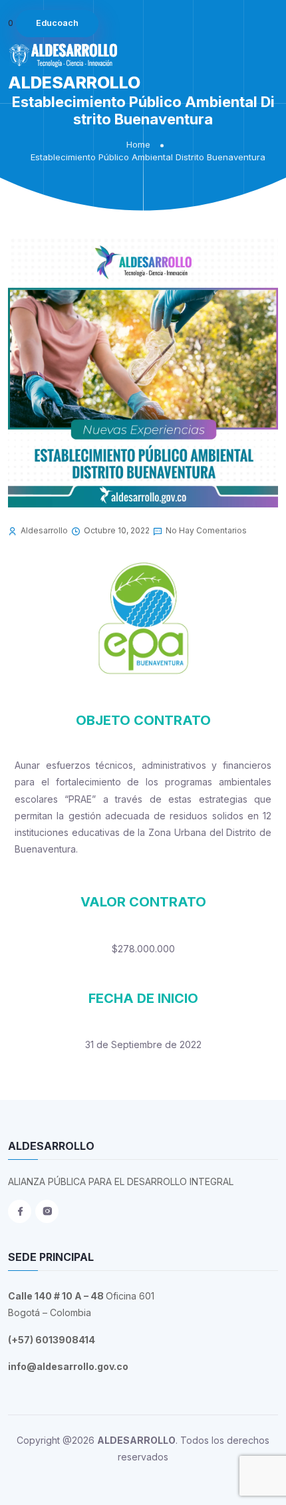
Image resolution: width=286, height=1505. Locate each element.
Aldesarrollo (44, 530)
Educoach (57, 23)
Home (138, 144)
